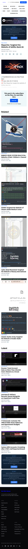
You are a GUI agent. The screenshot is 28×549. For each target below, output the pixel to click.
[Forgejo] (17, 546)
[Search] (10, 2)
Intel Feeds (22, 8)
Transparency (18, 533)
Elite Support (4, 529)
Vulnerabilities (14, 13)
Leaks (2, 505)
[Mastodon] (11, 546)
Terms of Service (18, 527)
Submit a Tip (4, 531)
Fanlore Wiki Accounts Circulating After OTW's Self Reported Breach (13, 448)
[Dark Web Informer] (14, 491)
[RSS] (19, 546)
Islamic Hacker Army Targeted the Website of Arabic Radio (11, 338)
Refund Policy (18, 531)
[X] (2, 546)
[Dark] (8, 2)
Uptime (2, 535)
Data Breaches (4, 366)
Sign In (19, 103)
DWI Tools (14, 8)
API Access (12, 6)
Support (17, 2)
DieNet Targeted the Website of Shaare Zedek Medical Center (12, 208)
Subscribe (23, 2)
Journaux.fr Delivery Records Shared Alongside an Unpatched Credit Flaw (10, 396)
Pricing (5, 6)
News (4, 11)
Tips (13, 2)
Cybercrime (6, 8)
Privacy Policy (18, 524)
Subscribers (21, 6)
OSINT (8, 11)
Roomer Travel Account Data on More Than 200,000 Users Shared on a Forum (11, 370)
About (2, 524)
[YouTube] (14, 546)
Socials (2, 533)
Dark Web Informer (5, 49)
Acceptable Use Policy (19, 529)
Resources (22, 11)
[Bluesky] (8, 546)
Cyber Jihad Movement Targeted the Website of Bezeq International (13, 271)
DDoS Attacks (4, 42)
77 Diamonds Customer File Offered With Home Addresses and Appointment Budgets (12, 422)
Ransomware (15, 11)
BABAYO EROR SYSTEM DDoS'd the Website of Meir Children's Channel (13, 156)
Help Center (4, 527)
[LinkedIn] (5, 546)
